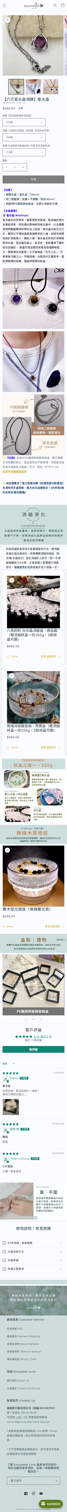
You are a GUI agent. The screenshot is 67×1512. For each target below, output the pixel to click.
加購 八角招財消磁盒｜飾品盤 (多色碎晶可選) (26, 130)
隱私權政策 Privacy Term (21, 1359)
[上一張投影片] (26, 1019)
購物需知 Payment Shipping (23, 1336)
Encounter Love (29, 1509)
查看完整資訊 (48, 656)
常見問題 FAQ (15, 1328)
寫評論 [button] (33, 1049)
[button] (4, 5)
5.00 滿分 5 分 (43, 1036)
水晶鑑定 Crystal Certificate (23, 1388)
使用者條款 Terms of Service (24, 1351)
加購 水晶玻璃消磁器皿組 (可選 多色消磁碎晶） (27, 145)
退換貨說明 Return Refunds (23, 1343)
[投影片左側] (4, 87)
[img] (11, 1073)
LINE (18, 1417)
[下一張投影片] (41, 1019)
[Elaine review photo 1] (11, 1107)
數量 (5, 160)
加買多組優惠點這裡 (15, 471)
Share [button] (14, 656)
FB (26, 1417)
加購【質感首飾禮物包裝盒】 (17, 115)
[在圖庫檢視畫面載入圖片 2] (33, 86)
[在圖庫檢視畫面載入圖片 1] (16, 86)
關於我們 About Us (18, 1380)
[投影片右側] (63, 87)
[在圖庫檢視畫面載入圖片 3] (50, 86)
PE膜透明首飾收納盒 (33, 984)
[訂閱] (56, 1481)
